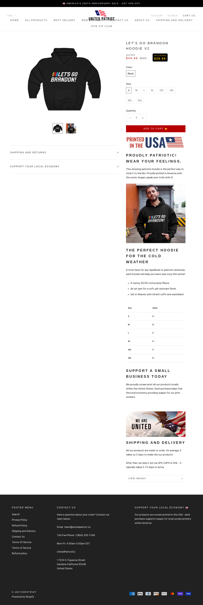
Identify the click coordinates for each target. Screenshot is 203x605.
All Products (36, 20)
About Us (142, 20)
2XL (161, 90)
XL (152, 90)
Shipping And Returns (28, 152)
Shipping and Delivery (174, 20)
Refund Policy (19, 525)
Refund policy (19, 553)
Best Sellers (64, 20)
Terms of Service (21, 547)
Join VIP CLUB (101, 26)
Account (157, 16)
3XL (172, 90)
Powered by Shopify (23, 596)
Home (14, 20)
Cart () (189, 15)
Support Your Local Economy (35, 166)
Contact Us (119, 20)
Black (131, 73)
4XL (130, 100)
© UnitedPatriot (24, 592)
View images (137, 478)
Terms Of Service (21, 542)
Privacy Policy (19, 519)
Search (172, 16)
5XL (140, 100)
